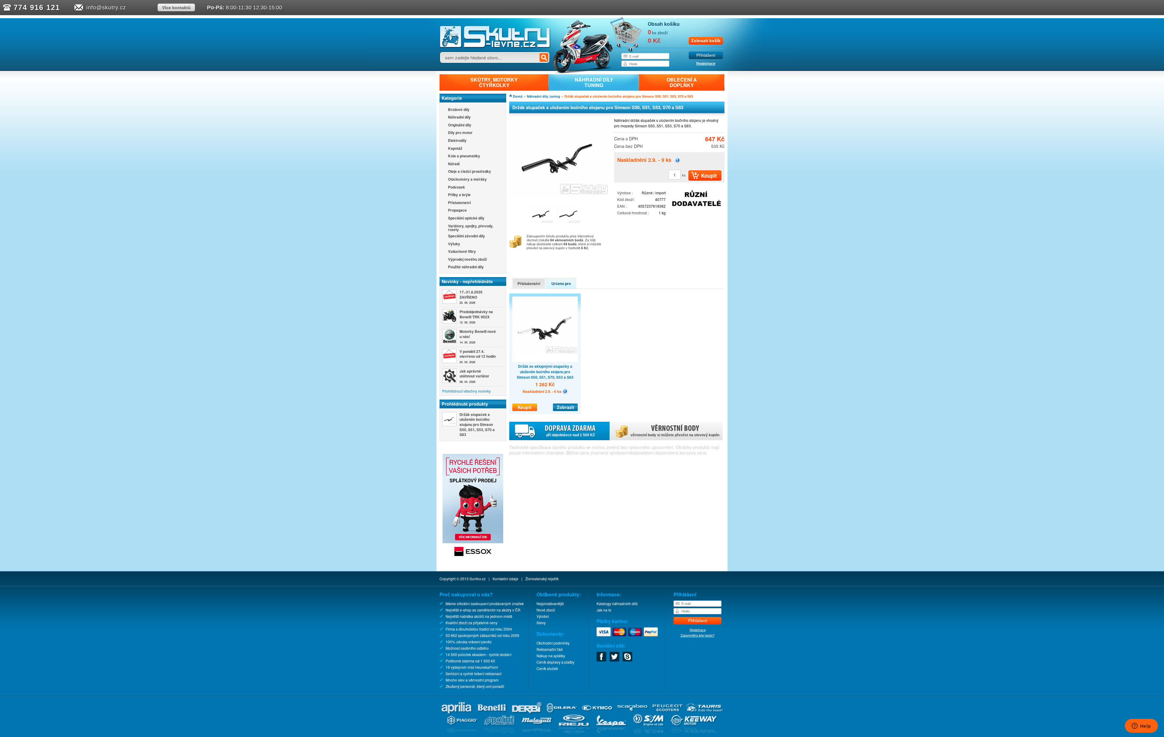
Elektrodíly (457, 141)
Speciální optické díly (466, 218)
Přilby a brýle (459, 195)
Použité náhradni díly (466, 267)
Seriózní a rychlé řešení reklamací (473, 673)
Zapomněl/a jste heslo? (697, 635)
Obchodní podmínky (553, 642)
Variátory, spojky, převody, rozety (470, 227)
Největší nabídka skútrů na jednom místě (479, 616)
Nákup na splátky (551, 655)
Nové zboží (546, 609)
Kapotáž (455, 148)
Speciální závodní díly (466, 236)
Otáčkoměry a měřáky (467, 179)
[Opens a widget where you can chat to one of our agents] (1141, 726)
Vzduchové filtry (462, 252)
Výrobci (543, 616)
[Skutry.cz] (495, 46)
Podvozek (456, 187)
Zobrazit (565, 407)
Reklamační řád (550, 649)
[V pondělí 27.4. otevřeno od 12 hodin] (449, 356)
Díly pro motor (460, 133)
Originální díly (459, 125)
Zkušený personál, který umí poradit (475, 686)
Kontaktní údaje (505, 578)
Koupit (524, 407)
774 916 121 (37, 7)
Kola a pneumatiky (464, 156)
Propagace (457, 210)
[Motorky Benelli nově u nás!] (449, 336)
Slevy (541, 622)
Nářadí (454, 164)
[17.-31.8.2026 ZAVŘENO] (449, 297)
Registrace (705, 64)
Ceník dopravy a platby (555, 662)
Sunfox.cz (478, 578)
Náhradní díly (459, 117)
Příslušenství (459, 203)
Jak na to (604, 609)
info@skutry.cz (106, 8)
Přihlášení (705, 55)
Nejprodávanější (550, 603)
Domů (518, 96)
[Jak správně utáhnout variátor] (449, 376)
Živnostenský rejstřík (542, 578)
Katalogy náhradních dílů (617, 603)
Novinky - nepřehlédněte (467, 281)
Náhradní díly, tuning (543, 96)
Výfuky (454, 244)
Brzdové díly (459, 110)
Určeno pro (561, 283)
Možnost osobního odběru (467, 648)
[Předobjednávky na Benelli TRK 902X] (449, 316)
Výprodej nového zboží (467, 259)
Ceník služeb (547, 668)
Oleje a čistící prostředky (469, 171)
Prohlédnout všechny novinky (466, 391)
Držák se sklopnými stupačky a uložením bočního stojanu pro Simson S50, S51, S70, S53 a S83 (545, 371)
